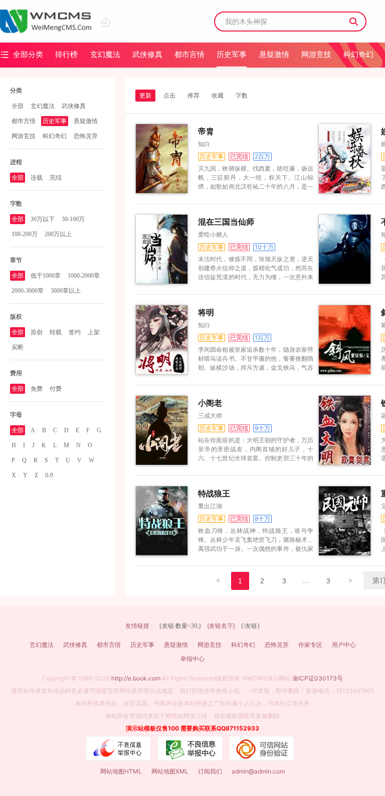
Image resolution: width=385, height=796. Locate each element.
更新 (145, 95)
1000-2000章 (84, 275)
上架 (94, 332)
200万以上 (58, 234)
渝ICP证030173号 (317, 678)
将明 (206, 312)
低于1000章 (46, 275)
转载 (56, 332)
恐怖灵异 (86, 136)
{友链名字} (221, 625)
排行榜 (66, 54)
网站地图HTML (121, 771)
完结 (56, 177)
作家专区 (310, 644)
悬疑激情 (274, 54)
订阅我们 (210, 771)
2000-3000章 (28, 290)
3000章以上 (66, 290)
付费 (56, 388)
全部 (18, 106)
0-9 (49, 475)
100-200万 (25, 234)
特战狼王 (214, 493)
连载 (37, 177)
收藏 (218, 95)
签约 (75, 332)
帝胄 (206, 131)
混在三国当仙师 (226, 222)
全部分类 (21, 54)
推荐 (193, 95)
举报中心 (192, 658)
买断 (18, 347)
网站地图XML (169, 771)
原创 (37, 332)
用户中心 (344, 644)
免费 (37, 388)
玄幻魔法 (105, 54)
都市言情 (189, 54)
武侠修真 (147, 54)
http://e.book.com (135, 678)
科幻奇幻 (358, 54)
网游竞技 (316, 54)
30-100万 (73, 219)
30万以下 (43, 219)
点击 (169, 95)
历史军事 (232, 54)
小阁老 (210, 403)
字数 (242, 95)
